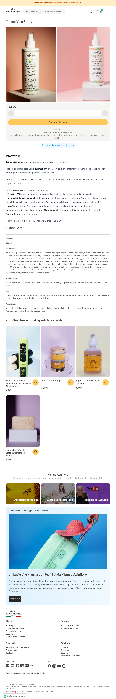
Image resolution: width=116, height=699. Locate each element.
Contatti (64, 647)
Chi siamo (65, 650)
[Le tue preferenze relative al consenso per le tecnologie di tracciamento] (14, 696)
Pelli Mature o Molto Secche (44, 135)
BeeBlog (9, 625)
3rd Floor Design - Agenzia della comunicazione (37, 692)
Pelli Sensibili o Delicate (88, 135)
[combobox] (44, 11)
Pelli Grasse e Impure (22, 135)
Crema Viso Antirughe (51, 381)
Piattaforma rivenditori (70, 628)
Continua (13, 591)
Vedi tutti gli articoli (39, 511)
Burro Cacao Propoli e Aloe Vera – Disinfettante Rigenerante (18, 383)
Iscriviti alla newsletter (15, 628)
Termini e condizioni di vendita (19, 647)
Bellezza (55, 132)
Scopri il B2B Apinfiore (70, 625)
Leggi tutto (15, 598)
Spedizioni (10, 634)
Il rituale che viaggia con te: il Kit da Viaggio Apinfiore (48, 574)
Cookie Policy (11, 653)
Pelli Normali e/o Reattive (67, 135)
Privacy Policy (12, 650)
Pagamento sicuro (13, 631)
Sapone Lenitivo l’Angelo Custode (88, 382)
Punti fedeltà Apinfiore (15, 637)
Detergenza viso (66, 132)
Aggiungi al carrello (58, 122)
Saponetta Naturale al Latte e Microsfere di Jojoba (16, 453)
